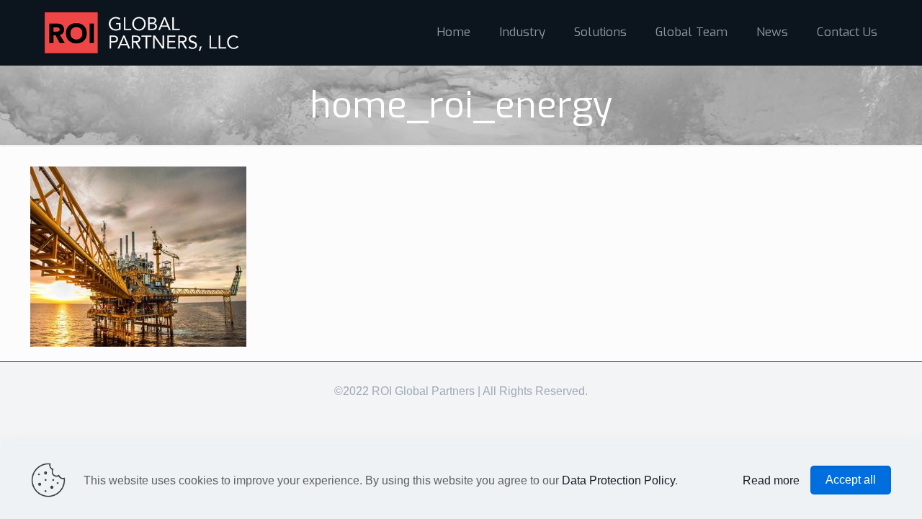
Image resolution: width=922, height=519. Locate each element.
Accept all (850, 480)
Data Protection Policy (618, 480)
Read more (771, 480)
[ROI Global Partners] (142, 32)
